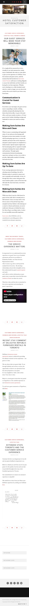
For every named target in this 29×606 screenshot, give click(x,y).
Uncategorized (15, 337)
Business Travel (17, 236)
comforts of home (7, 278)
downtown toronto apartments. (13, 383)
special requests (21, 270)
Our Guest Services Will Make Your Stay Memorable (14, 40)
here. (6, 388)
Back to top (22, 604)
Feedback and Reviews (14, 241)
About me (9, 236)
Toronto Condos (19, 35)
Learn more (5, 216)
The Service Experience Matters (14, 245)
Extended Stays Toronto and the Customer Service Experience (14, 448)
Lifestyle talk (8, 35)
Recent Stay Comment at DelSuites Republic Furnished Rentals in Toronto (14, 344)
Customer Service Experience (14, 33)
